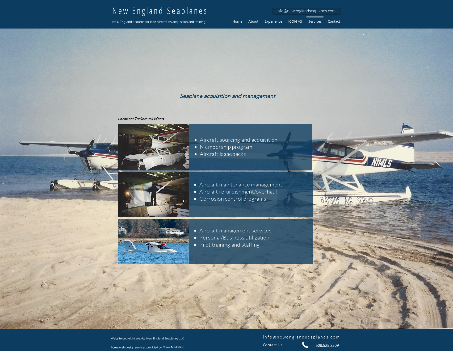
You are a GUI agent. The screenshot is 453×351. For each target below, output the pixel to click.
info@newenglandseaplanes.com (306, 10)
